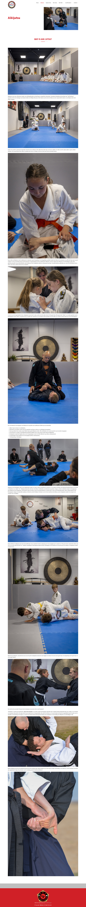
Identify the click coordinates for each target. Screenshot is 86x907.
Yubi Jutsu (55, 2)
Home (37, 2)
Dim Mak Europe (48, 902)
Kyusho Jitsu (48, 2)
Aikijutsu (42, 2)
